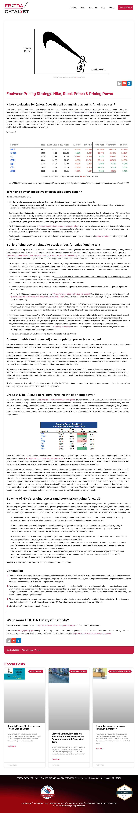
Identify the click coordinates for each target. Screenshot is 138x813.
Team (82, 7)
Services (73, 7)
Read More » (12, 746)
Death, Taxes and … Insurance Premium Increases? (111, 727)
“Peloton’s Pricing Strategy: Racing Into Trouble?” (72, 294)
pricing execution (102, 236)
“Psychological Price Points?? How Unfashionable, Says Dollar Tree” (37, 297)
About (111, 7)
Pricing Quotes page (25, 631)
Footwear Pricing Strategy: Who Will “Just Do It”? (44, 458)
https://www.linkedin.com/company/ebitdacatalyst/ (56, 625)
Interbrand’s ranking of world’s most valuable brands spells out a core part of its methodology (41, 255)
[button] (119, 83)
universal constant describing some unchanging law (58, 226)
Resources (93, 7)
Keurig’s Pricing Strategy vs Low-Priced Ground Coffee (24, 727)
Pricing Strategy (28, 650)
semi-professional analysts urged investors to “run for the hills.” (73, 112)
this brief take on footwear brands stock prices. (57, 400)
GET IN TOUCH (125, 7)
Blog (103, 7)
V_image (37, 650)
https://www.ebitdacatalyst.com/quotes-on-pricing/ (92, 634)
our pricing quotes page (62, 327)
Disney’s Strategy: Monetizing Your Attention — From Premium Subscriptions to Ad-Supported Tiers (68, 737)
